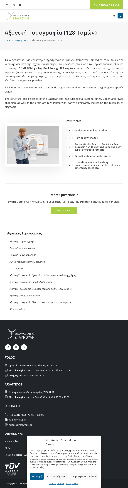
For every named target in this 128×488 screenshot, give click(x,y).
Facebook (8, 347)
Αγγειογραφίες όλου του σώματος (27, 261)
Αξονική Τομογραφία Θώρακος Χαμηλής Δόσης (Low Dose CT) (41, 288)
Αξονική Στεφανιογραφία (22, 241)
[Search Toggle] (114, 16)
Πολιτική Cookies (56, 483)
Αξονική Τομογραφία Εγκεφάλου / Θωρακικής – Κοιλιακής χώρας (43, 275)
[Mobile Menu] (120, 15)
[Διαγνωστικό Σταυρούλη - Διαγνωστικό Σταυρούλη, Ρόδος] (17, 16)
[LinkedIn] (20, 5)
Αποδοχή (37, 476)
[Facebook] (7, 5)
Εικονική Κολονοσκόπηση (23, 248)
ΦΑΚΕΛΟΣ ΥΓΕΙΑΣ (106, 4)
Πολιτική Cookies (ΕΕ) (16, 454)
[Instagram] (13, 5)
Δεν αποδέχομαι (56, 476)
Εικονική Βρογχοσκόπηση (23, 254)
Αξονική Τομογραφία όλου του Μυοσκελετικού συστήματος (40, 302)
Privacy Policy (72, 483)
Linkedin (24, 347)
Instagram (16, 347)
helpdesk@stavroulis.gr (20, 424)
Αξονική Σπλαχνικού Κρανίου (25, 295)
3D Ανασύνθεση (18, 309)
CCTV (7, 448)
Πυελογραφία (17, 268)
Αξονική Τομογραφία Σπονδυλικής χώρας (31, 281)
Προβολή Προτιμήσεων (83, 476)
